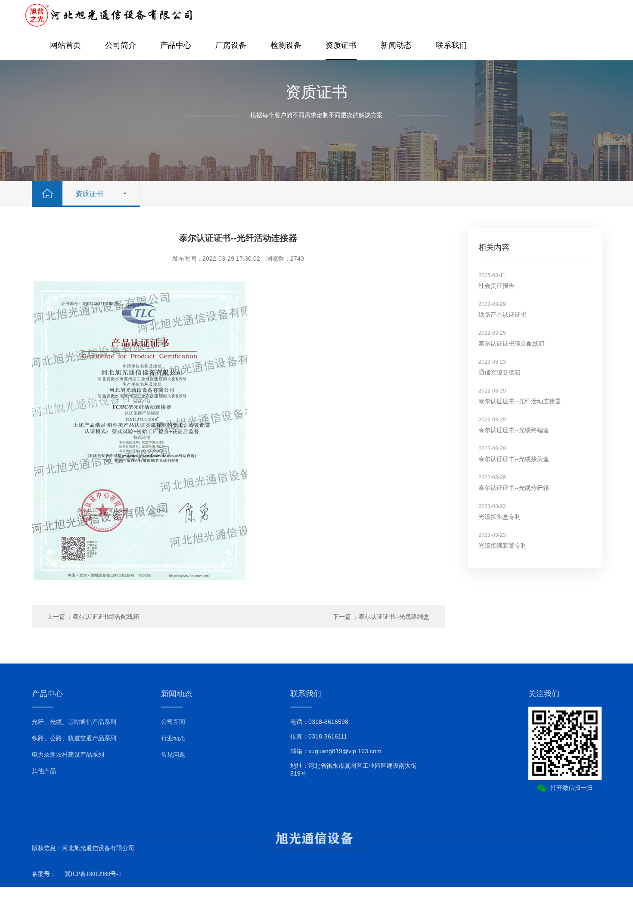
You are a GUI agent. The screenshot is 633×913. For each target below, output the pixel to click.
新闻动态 (396, 45)
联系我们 (451, 45)
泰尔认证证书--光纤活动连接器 (519, 401)
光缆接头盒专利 (499, 516)
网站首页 (65, 45)
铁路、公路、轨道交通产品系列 (74, 738)
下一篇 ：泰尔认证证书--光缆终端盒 (381, 616)
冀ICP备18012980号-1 (93, 874)
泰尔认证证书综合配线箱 (511, 343)
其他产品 (44, 770)
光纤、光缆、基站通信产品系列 (74, 721)
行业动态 (173, 738)
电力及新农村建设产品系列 (68, 754)
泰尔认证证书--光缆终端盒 (513, 430)
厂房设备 (230, 45)
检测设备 (285, 45)
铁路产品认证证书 (502, 314)
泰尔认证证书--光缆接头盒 (513, 458)
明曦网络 (589, 900)
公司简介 (120, 45)
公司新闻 (173, 721)
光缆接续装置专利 (502, 545)
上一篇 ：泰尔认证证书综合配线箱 (93, 616)
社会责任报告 (496, 285)
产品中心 (175, 45)
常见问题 (173, 754)
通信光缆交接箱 (499, 372)
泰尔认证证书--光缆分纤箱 (513, 487)
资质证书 (341, 45)
